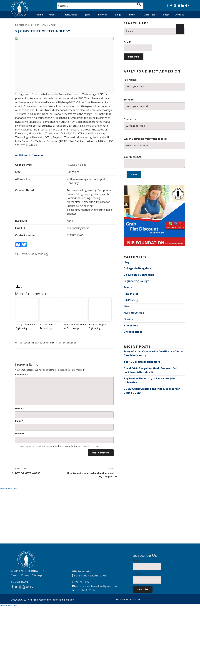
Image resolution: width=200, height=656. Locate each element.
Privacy (25, 575)
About (52, 14)
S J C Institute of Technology (48, 326)
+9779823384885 (85, 590)
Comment (21, 374)
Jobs (87, 14)
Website (20, 433)
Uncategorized (133, 331)
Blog (126, 262)
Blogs (118, 14)
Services (102, 14)
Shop (166, 14)
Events (128, 287)
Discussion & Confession (139, 274)
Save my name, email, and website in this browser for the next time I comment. (59, 446)
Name (19, 408)
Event (132, 14)
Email (19, 420)
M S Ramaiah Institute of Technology (75, 326)
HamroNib (48, 24)
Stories (128, 319)
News (127, 306)
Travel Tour (131, 325)
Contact (179, 14)
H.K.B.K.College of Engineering (98, 326)
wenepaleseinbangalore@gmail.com (96, 586)
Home (39, 14)
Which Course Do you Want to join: (145, 138)
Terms (15, 575)
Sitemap (37, 575)
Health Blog (131, 293)
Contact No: (131, 119)
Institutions (70, 14)
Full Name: (130, 80)
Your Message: (133, 157)
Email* (127, 42)
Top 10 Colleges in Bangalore (142, 361)
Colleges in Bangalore (34, 343)
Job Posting (131, 300)
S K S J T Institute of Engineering (25, 326)
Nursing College (134, 312)
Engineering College (63, 343)
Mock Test (149, 14)
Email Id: (129, 99)
